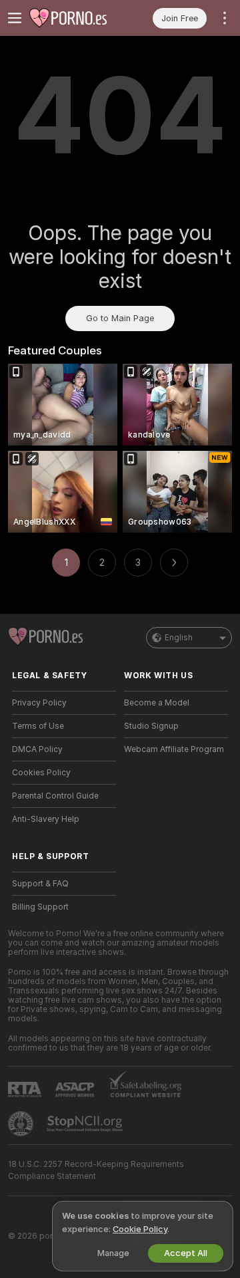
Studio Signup (151, 726)
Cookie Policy (140, 1229)
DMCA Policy (37, 749)
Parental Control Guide (55, 796)
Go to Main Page (120, 318)
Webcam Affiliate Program (174, 749)
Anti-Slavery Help (45, 819)
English (179, 637)
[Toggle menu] (14, 18)
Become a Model (156, 702)
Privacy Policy (39, 702)
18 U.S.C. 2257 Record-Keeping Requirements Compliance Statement (96, 1170)
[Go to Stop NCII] (86, 1124)
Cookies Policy (41, 772)
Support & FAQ (40, 883)
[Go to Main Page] (74, 18)
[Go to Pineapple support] (22, 1123)
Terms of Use (38, 726)
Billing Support (40, 907)
